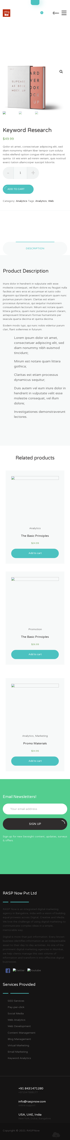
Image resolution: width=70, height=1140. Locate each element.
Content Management (21, 1032)
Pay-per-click (16, 1007)
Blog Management (19, 1039)
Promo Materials (35, 743)
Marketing (41, 735)
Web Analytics (16, 1019)
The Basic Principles (35, 536)
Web (51, 201)
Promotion (35, 629)
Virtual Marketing (18, 1045)
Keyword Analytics (19, 1058)
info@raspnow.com (32, 1101)
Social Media (16, 1013)
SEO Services (16, 1000)
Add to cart (15, 189)
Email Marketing (18, 1051)
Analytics (21, 201)
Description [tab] (35, 248)
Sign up (35, 824)
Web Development (19, 1026)
